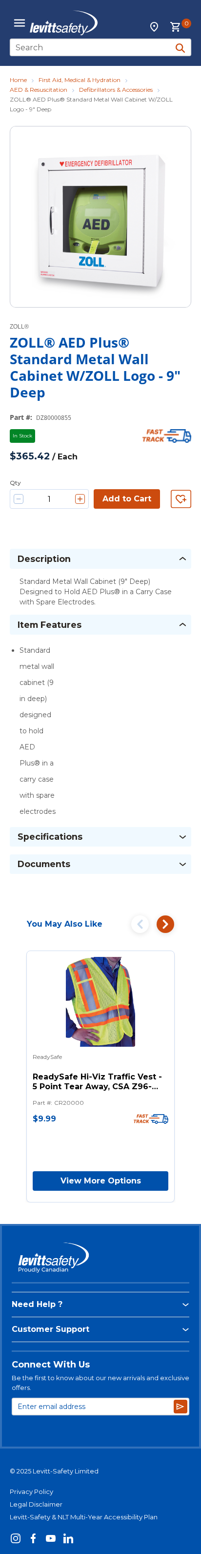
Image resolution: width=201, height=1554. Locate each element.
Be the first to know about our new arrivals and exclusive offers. (100, 1382)
